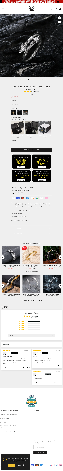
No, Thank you (24, 120)
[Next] (45, 79)
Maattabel (17, 228)
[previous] (3, 257)
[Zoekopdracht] (56, 9)
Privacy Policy (15, 461)
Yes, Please (15, 120)
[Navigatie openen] (3, 8)
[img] (6, 350)
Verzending (17, 233)
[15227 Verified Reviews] (31, 407)
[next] (60, 257)
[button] (27, 91)
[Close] (29, 455)
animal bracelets (20, 220)
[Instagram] (6, 431)
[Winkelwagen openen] (60, 9)
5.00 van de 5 (35, 316)
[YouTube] (14, 431)
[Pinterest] (10, 431)
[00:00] (31, 45)
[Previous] (17, 79)
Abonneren (40, 452)
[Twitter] (3, 431)
